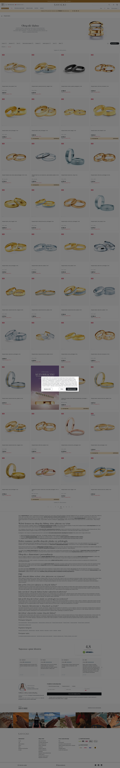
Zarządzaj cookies (47, 389)
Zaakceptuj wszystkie (71, 389)
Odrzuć (61, 389)
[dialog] (60, 384)
